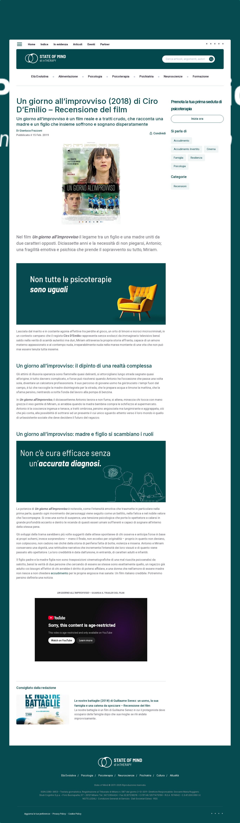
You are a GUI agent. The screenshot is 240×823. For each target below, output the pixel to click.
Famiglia (178, 157)
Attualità (174, 775)
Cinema (211, 149)
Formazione (201, 76)
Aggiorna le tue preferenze (37, 814)
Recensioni (180, 186)
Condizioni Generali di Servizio (114, 798)
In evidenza (61, 44)
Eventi (91, 44)
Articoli (77, 44)
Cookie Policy (74, 814)
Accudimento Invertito (186, 149)
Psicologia (95, 76)
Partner (105, 44)
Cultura (161, 775)
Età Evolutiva (39, 76)
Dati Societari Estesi (141, 798)
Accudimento (181, 140)
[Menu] (19, 44)
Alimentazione (68, 76)
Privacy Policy (59, 814)
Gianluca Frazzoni (31, 130)
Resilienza (196, 157)
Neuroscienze (173, 76)
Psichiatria (147, 76)
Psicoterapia (120, 76)
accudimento (59, 573)
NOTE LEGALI (89, 798)
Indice (44, 44)
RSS (155, 798)
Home (31, 44)
